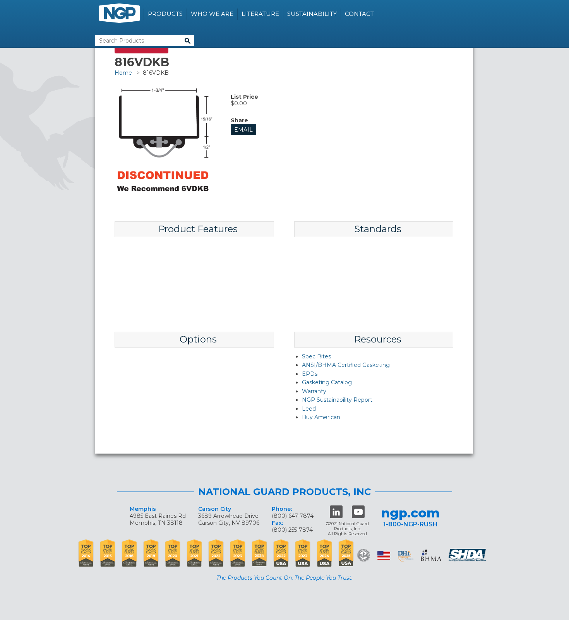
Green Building (363, 555)
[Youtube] (358, 511)
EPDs (309, 373)
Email (243, 129)
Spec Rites (316, 356)
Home (123, 72)
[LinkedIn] (336, 511)
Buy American (321, 417)
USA (383, 555)
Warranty (314, 391)
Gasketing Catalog (327, 382)
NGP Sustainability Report (337, 399)
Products (165, 13)
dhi (405, 556)
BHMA (431, 555)
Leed (309, 408)
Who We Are (212, 13)
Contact (359, 13)
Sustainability (312, 13)
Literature (260, 13)
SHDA (468, 555)
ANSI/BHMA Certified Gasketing (346, 364)
